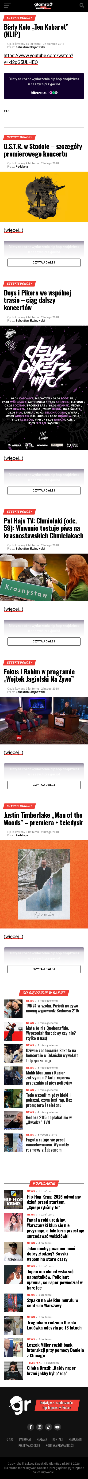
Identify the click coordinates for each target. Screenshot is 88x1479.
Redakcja (21, 166)
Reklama (42, 1439)
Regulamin (75, 1439)
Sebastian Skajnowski (30, 47)
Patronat (25, 1439)
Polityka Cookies (29, 1445)
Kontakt (58, 1439)
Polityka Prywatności (60, 1445)
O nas (10, 1439)
